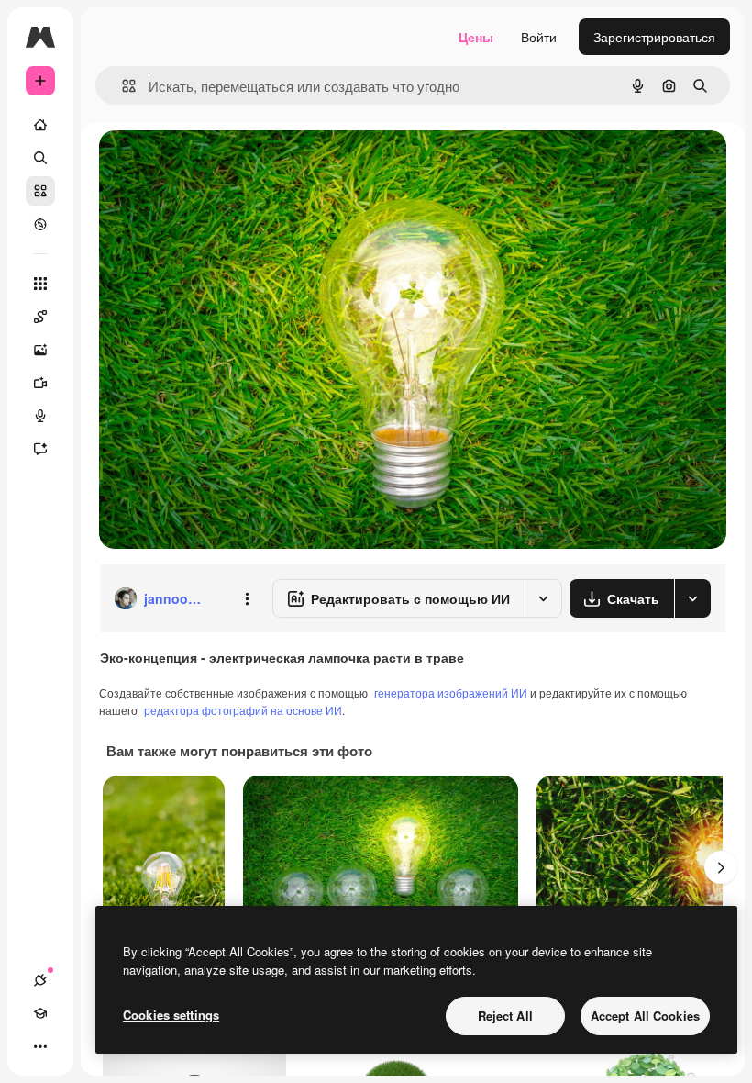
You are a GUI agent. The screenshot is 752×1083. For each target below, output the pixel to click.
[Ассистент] (40, 448)
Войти (539, 37)
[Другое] (40, 1046)
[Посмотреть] (40, 224)
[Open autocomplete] (121, 86)
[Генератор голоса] (40, 415)
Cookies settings (171, 1014)
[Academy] (40, 1013)
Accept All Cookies (645, 1015)
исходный (222, 164)
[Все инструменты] (40, 283)
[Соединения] (40, 980)
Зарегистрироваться (654, 37)
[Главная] (40, 125)
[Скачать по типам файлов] (692, 598)
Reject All (505, 1015)
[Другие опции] (246, 598)
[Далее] (720, 867)
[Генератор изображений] (40, 349)
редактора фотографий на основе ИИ (243, 710)
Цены (476, 37)
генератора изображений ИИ (450, 692)
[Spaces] (40, 316)
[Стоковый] (40, 191)
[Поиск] (40, 158)
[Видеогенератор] (40, 382)
